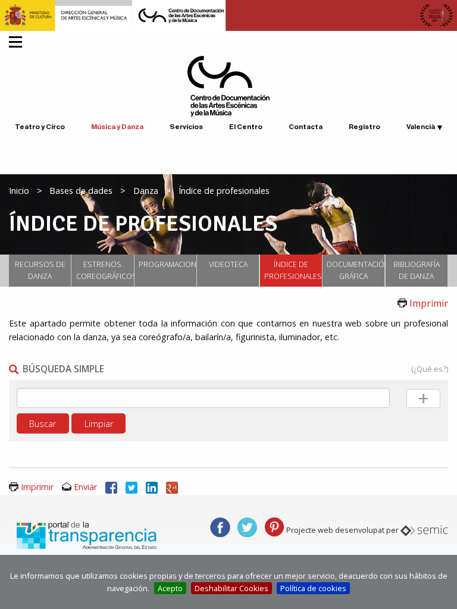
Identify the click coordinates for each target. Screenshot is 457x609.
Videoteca (228, 264)
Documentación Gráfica (355, 270)
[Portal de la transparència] (85, 534)
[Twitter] (131, 486)
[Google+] (172, 486)
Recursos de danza (40, 270)
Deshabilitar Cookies (231, 588)
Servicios (186, 126)
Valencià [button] (420, 126)
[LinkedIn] (152, 486)
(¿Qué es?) (429, 368)
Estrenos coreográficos (104, 270)
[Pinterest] (274, 526)
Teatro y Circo (40, 126)
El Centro (245, 126)
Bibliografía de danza (416, 270)
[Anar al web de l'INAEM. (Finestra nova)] (228, 14)
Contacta (306, 126)
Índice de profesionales (293, 270)
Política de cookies (313, 588)
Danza (145, 190)
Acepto (170, 588)
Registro (364, 126)
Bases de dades (80, 190)
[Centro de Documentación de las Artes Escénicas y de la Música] (228, 85)
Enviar (85, 486)
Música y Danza (117, 126)
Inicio (19, 190)
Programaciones (167, 264)
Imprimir (428, 303)
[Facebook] (111, 486)
